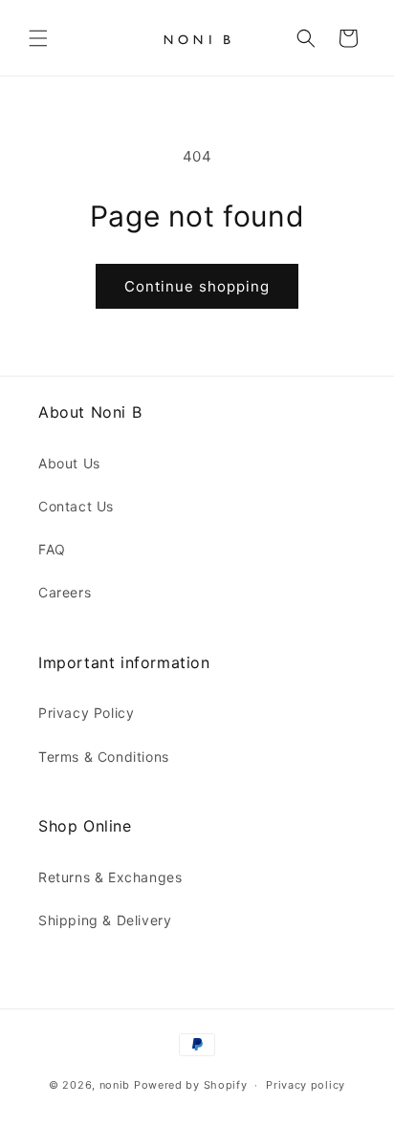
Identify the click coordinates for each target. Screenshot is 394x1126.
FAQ (52, 549)
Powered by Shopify (191, 1085)
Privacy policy (305, 1085)
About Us (69, 463)
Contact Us (76, 506)
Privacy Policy (86, 712)
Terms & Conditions (103, 756)
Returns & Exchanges (110, 877)
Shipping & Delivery (104, 920)
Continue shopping (197, 286)
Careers (64, 592)
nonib (115, 1085)
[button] (38, 38)
